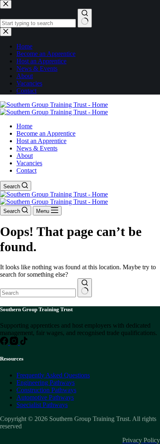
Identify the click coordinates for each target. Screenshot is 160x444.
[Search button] (85, 287)
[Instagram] (15, 342)
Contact (26, 170)
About (24, 155)
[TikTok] (24, 342)
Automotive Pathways (45, 397)
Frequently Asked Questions (53, 375)
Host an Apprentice (41, 140)
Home (24, 126)
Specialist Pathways (42, 404)
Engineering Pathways (45, 382)
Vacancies (29, 163)
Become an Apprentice (45, 133)
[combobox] (38, 293)
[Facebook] (5, 342)
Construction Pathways (46, 389)
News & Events (36, 148)
